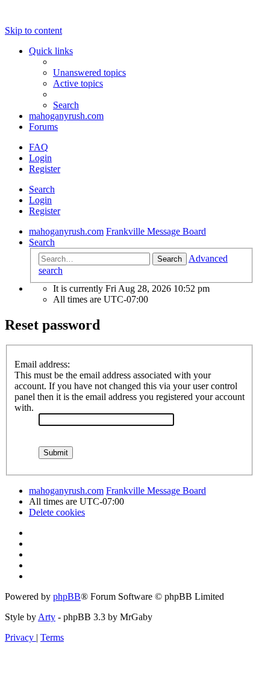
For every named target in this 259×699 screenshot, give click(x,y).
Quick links (51, 51)
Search (42, 189)
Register (44, 211)
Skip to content (33, 30)
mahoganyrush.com (66, 116)
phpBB (67, 596)
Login (40, 200)
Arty (46, 617)
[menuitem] (89, 72)
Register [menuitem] (44, 169)
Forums (43, 127)
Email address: (42, 364)
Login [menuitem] (40, 158)
